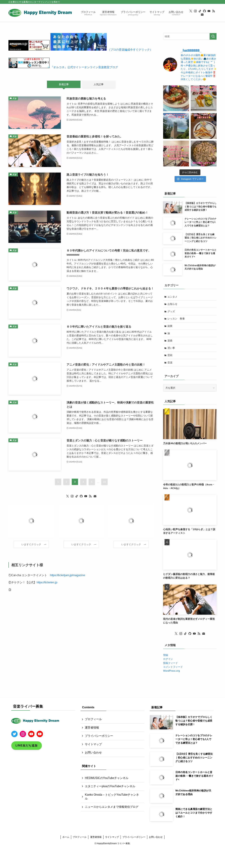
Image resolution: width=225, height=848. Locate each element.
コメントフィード (173, 666)
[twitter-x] (190, 11)
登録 (165, 655)
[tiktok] (200, 11)
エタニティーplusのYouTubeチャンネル (110, 786)
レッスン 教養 (176, 318)
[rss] (213, 11)
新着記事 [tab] (64, 84)
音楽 (170, 362)
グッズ (171, 311)
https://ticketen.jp (47, 582)
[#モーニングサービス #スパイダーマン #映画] (204, 126)
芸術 (170, 355)
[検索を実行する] (213, 36)
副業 (170, 326)
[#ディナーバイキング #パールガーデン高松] (204, 98)
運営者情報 (92, 727)
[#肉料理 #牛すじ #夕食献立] (204, 153)
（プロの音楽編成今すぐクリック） (130, 49)
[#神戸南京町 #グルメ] (176, 98)
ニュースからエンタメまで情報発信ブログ (111, 806)
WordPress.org (171, 670)
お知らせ (172, 304)
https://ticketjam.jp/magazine (67, 575)
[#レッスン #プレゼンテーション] (176, 153)
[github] (204, 11)
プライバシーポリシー (99, 735)
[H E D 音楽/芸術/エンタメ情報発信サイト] (40, 13)
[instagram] (195, 11)
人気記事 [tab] (99, 84)
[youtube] (209, 11)
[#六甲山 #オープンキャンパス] (176, 126)
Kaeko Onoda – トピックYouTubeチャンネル (112, 796)
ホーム (65, 837)
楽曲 (170, 340)
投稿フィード (170, 663)
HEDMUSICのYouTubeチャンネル (106, 777)
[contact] (202, 14)
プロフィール (93, 719)
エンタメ (172, 296)
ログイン (168, 659)
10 (104, 481)
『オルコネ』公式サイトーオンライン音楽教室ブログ (84, 67)
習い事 (171, 348)
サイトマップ (93, 744)
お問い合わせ (93, 752)
